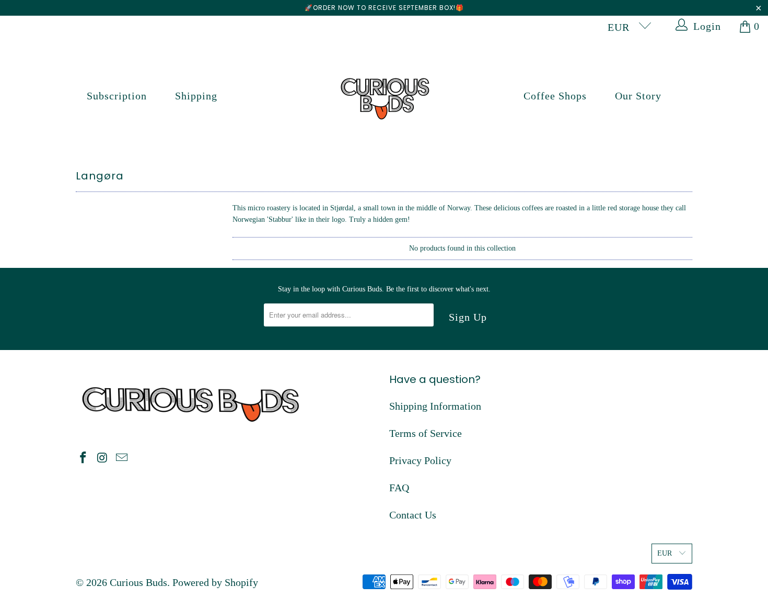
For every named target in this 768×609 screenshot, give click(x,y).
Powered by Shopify (215, 582)
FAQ (399, 487)
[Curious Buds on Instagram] (103, 458)
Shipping (196, 96)
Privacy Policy (420, 460)
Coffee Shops (555, 96)
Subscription (117, 96)
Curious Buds (138, 582)
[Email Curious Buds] (122, 458)
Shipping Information (435, 406)
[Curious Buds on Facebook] (83, 458)
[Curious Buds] (384, 96)
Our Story (638, 96)
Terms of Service (425, 433)
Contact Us (412, 515)
